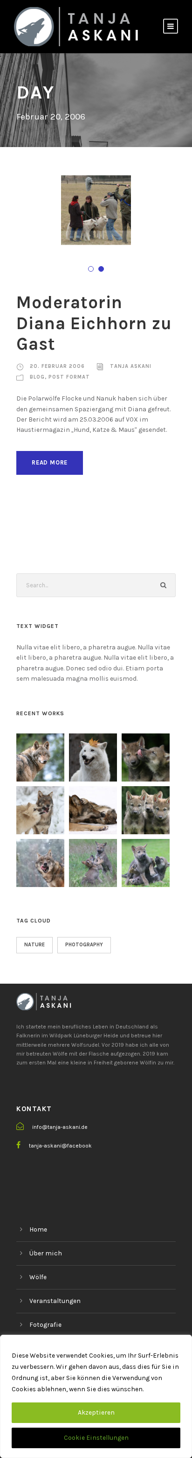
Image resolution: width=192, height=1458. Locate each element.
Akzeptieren (96, 1412)
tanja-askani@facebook (60, 1145)
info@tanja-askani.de (60, 1127)
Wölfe (38, 1277)
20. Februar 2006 (57, 366)
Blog (37, 377)
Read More (50, 462)
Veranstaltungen (55, 1301)
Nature (34, 945)
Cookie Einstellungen (96, 1438)
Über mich (45, 1253)
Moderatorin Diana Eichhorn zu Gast (94, 323)
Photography (84, 945)
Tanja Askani (130, 366)
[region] (96, 1396)
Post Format (69, 377)
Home (38, 1229)
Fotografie (45, 1325)
